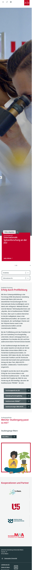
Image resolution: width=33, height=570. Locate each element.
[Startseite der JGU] (27, 2)
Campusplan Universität (10, 558)
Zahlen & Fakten (5, 567)
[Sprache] (11, 2)
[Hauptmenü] (3, 2)
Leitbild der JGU (5, 565)
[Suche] (7, 2)
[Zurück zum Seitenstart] (16, 567)
